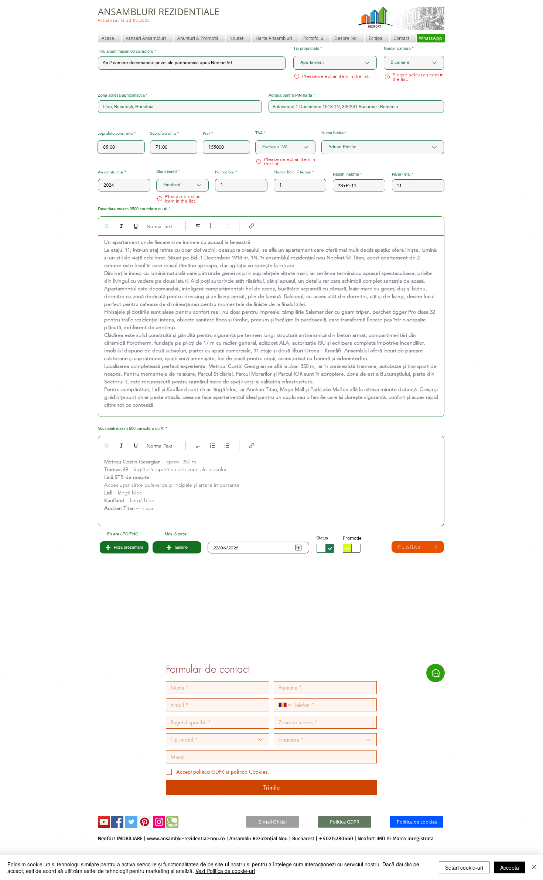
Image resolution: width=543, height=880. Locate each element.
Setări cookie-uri (464, 867)
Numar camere (397, 48)
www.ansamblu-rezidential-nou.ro (186, 838)
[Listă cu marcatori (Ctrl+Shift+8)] (226, 226)
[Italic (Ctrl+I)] (121, 226)
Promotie (352, 538)
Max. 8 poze (176, 534)
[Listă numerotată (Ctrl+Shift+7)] (212, 226)
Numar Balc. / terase (292, 172)
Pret (206, 133)
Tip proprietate (306, 48)
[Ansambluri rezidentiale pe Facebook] (117, 822)
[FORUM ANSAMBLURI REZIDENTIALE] (172, 822)
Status (322, 538)
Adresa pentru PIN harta (290, 95)
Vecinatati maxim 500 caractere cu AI (131, 429)
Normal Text (159, 226)
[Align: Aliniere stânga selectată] (197, 226)
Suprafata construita (115, 133)
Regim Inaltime (346, 174)
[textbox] (271, 324)
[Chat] (435, 673)
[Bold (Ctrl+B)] (107, 226)
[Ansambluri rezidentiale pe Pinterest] (145, 822)
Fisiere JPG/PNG (123, 534)
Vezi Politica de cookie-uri (225, 870)
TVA (259, 133)
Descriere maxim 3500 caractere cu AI (132, 209)
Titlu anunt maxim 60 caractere (125, 51)
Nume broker (333, 133)
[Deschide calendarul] (298, 548)
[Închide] (534, 867)
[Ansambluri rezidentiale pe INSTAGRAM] (159, 822)
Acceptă (509, 867)
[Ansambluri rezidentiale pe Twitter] (131, 822)
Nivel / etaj (401, 174)
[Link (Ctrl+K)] (251, 226)
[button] (124, 547)
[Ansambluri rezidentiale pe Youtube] (104, 822)
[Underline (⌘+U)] (135, 226)
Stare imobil (166, 172)
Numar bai (224, 172)
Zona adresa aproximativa (121, 95)
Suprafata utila (163, 133)
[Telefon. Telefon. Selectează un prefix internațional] (286, 705)
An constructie (110, 172)
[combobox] (180, 106)
